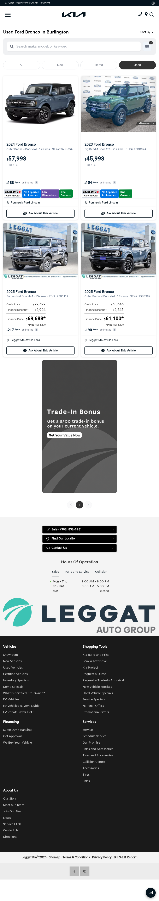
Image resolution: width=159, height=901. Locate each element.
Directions (10, 837)
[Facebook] (74, 871)
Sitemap (54, 857)
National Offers (93, 706)
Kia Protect (90, 667)
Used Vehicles (13, 667)
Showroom (10, 655)
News (7, 818)
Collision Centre (94, 762)
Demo (99, 65)
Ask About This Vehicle (43, 213)
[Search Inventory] (151, 14)
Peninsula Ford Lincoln (25, 202)
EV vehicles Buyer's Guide (21, 706)
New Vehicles (12, 661)
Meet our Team (13, 805)
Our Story (10, 798)
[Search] (11, 46)
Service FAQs (12, 824)
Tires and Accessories (98, 755)
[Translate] (153, 3)
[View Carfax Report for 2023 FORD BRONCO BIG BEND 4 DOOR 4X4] (107, 193)
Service (88, 730)
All (21, 65)
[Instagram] (85, 871)
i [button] (36, 182)
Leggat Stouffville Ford (25, 340)
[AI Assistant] (151, 893)
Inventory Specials (16, 680)
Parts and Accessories (98, 749)
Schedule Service (94, 736)
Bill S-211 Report (125, 857)
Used (137, 65)
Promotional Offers (96, 712)
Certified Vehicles (15, 674)
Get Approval (12, 736)
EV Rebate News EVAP (18, 712)
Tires (86, 774)
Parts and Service (77, 572)
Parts (86, 781)
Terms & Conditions (76, 857)
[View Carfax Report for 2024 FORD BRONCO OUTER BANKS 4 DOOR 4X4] (38, 193)
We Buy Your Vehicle (17, 742)
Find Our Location (64, 538)
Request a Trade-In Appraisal (103, 680)
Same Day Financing (17, 730)
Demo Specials (13, 687)
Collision (101, 572)
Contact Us (10, 830)
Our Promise (91, 742)
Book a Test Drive (95, 661)
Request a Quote (94, 674)
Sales (55, 572)
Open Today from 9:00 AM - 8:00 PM (29, 2)
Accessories (91, 768)
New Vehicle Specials (97, 687)
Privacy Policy (102, 857)
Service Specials (94, 699)
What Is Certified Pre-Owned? (24, 693)
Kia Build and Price (96, 655)
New (60, 65)
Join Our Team (13, 811)
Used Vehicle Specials (98, 693)
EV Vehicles (11, 699)
